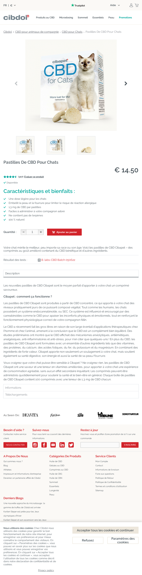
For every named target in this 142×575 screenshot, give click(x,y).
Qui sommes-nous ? (13, 461)
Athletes (7, 469)
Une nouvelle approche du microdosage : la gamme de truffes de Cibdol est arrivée (24, 505)
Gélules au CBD (56, 465)
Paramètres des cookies (123, 540)
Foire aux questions (104, 474)
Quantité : (9, 232)
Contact (99, 465)
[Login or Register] (131, 5)
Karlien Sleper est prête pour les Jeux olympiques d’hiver (21, 513)
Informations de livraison (107, 469)
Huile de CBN (55, 478)
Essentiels (54, 486)
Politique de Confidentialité (108, 482)
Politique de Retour (104, 478)
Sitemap (99, 490)
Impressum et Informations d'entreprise (22, 474)
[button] (125, 83)
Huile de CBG (55, 474)
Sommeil (53, 482)
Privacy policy (46, 570)
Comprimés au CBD (58, 469)
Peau (51, 494)
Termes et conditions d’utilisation (111, 486)
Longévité (54, 490)
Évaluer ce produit (34, 176)
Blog (5, 465)
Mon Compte (101, 461)
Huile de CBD (55, 461)
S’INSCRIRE (130, 445)
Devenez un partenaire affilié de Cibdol (21, 478)
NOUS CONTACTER (15, 445)
